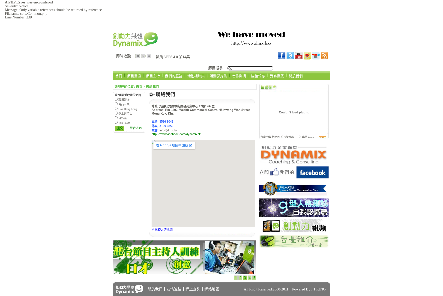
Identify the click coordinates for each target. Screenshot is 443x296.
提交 (120, 128)
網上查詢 (193, 289)
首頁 (118, 76)
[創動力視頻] (294, 231)
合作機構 (239, 76)
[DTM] (294, 195)
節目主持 (153, 76)
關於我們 (296, 76)
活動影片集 (218, 76)
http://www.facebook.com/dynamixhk (176, 134)
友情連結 (174, 289)
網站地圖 (211, 289)
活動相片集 (196, 76)
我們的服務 (173, 76)
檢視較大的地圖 (162, 229)
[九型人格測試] (294, 216)
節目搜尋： (217, 68)
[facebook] (294, 177)
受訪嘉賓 (277, 76)
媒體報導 (258, 76)
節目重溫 (134, 76)
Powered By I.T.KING (309, 289)
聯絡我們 (152, 86)
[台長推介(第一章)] (294, 247)
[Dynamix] (294, 163)
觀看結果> (136, 128)
